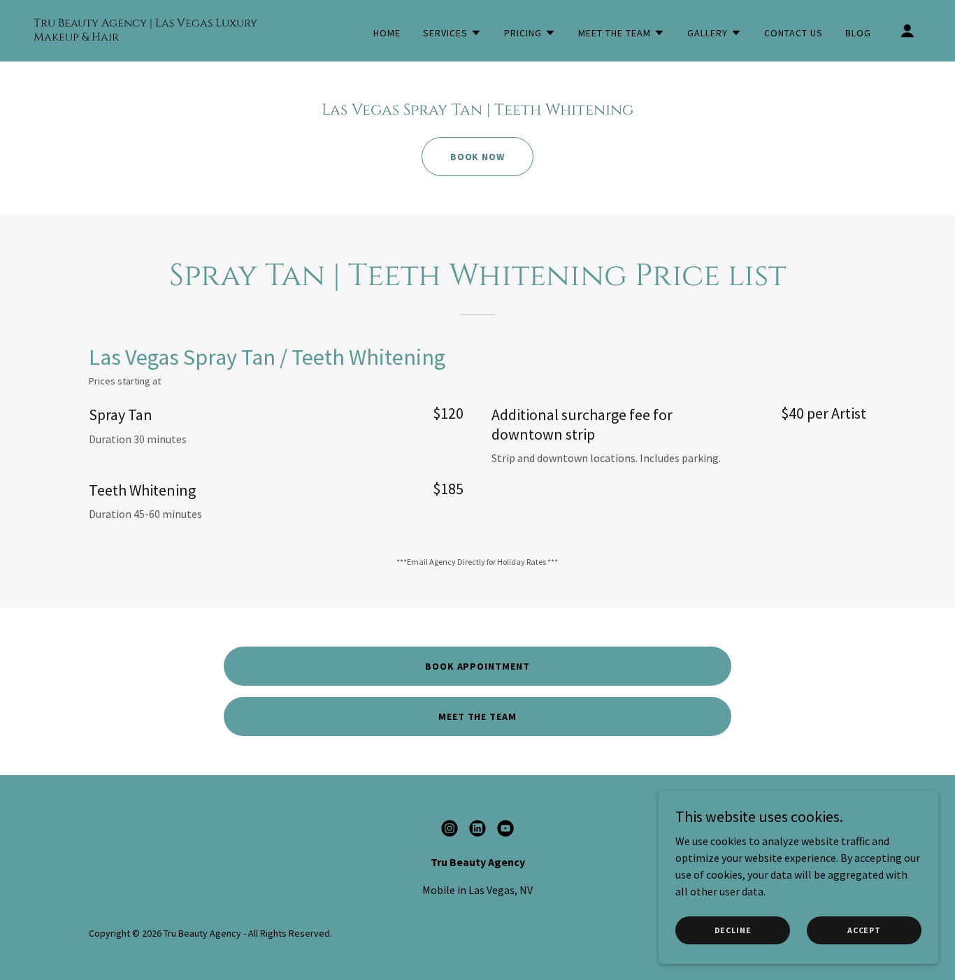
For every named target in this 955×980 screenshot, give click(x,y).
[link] (158, 36)
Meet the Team (477, 716)
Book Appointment (478, 666)
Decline (733, 930)
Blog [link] (858, 33)
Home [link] (387, 33)
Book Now (477, 156)
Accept (864, 930)
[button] (452, 32)
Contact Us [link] (793, 33)
